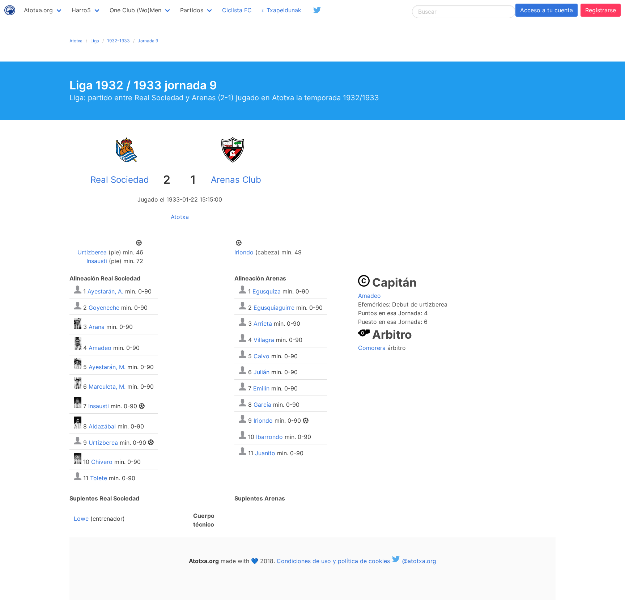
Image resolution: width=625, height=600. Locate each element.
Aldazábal (102, 426)
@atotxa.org (418, 561)
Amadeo (100, 347)
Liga (94, 40)
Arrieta (263, 323)
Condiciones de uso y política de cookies (333, 561)
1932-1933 (118, 40)
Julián (261, 372)
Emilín (261, 388)
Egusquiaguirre (274, 307)
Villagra (264, 339)
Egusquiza (266, 291)
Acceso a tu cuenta (546, 10)
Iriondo (244, 252)
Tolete (98, 478)
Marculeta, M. (107, 386)
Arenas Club (236, 179)
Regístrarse (600, 10)
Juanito (265, 452)
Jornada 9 (148, 40)
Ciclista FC (237, 10)
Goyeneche (104, 307)
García (262, 404)
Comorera (372, 347)
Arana (97, 326)
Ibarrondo (269, 436)
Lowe (81, 518)
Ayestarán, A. (105, 291)
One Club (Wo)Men (135, 10)
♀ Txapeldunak (280, 10)
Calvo (261, 355)
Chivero (101, 461)
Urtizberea (92, 252)
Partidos (191, 10)
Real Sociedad (119, 179)
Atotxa (75, 40)
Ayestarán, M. (107, 367)
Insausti (96, 261)
